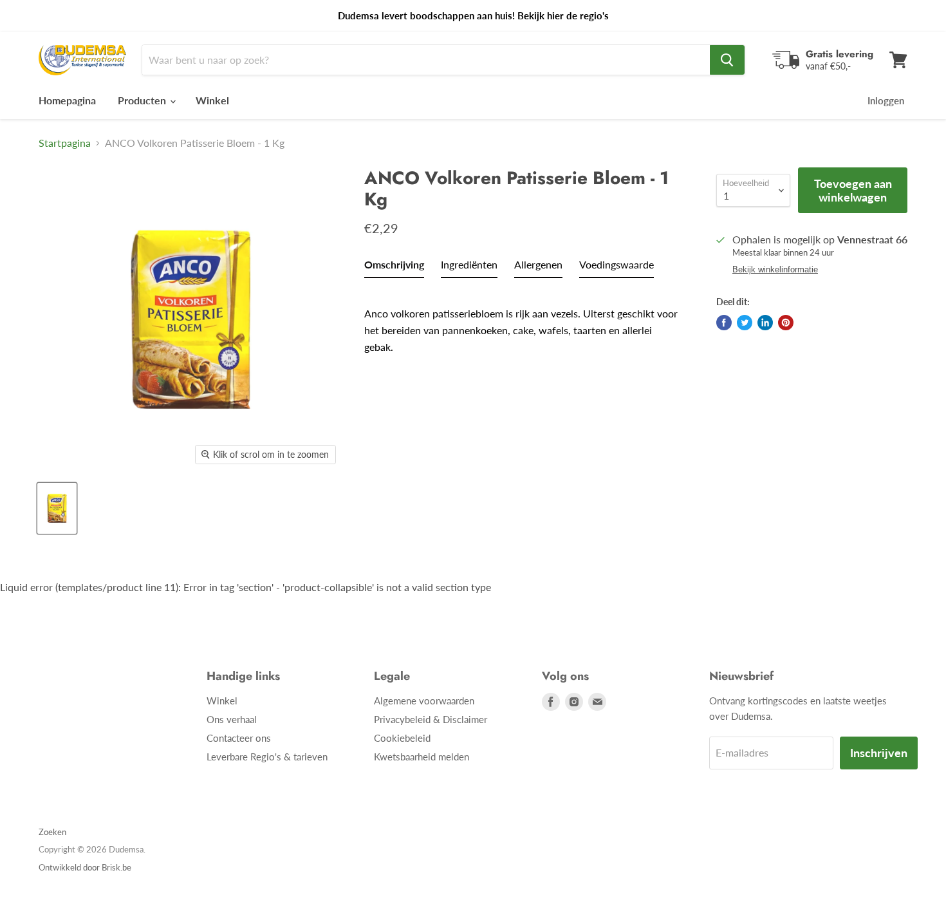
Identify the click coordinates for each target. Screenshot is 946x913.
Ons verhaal (232, 719)
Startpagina (65, 143)
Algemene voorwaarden (424, 700)
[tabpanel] (523, 321)
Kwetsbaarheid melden (421, 756)
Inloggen (885, 100)
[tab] (394, 267)
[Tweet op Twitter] (744, 322)
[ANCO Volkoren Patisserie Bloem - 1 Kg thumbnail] (57, 508)
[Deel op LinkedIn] (765, 322)
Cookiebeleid (402, 738)
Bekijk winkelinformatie (775, 269)
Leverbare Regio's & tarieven (267, 756)
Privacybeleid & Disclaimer (430, 719)
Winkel (212, 100)
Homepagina (67, 100)
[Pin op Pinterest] (785, 322)
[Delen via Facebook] (724, 322)
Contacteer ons (239, 738)
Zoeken (52, 832)
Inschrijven (878, 753)
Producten (143, 100)
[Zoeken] (727, 60)
